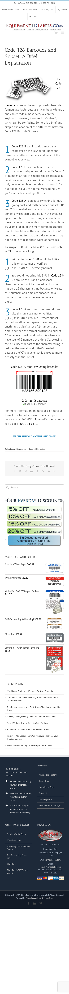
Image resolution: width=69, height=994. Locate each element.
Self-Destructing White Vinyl (17, 856)
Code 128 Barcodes (37, 449)
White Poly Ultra (14, 840)
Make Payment (45, 799)
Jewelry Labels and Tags (49, 805)
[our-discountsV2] (34, 498)
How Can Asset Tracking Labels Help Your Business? (29, 745)
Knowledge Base (46, 787)
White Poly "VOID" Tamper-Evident (18, 847)
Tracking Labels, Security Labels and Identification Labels (31, 716)
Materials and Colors (47, 775)
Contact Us (43, 793)
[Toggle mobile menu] (62, 32)
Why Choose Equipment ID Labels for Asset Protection (30, 691)
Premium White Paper (16, 834)
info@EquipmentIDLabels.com (41, 419)
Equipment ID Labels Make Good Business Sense (28, 729)
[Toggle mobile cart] (56, 32)
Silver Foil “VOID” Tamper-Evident (18, 871)
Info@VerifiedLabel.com (50, 867)
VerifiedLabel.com (53, 859)
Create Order (44, 781)
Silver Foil (11, 864)
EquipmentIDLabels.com (17, 449)
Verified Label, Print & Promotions (39, 898)
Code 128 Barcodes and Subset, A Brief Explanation (29, 723)
